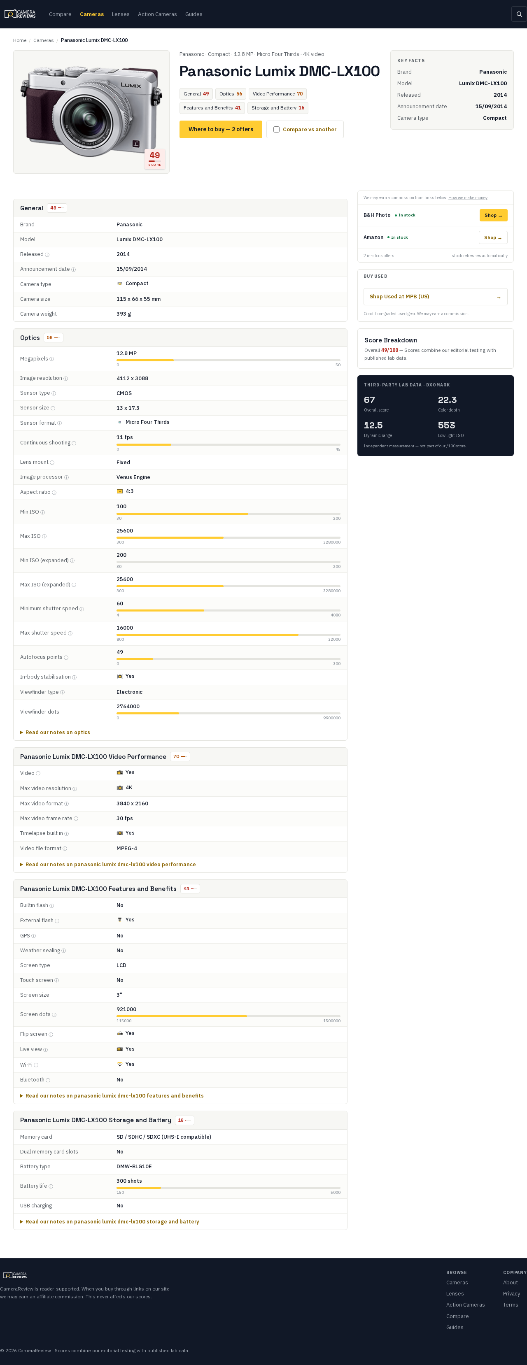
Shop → (494, 215)
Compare (60, 14)
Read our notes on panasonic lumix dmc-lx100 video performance (111, 864)
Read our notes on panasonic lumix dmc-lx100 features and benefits (115, 1095)
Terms (510, 1304)
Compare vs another (310, 129)
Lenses (121, 14)
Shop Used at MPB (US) (435, 296)
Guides (194, 14)
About (510, 1282)
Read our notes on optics (58, 732)
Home (19, 40)
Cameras (92, 14)
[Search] (519, 14)
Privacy (511, 1293)
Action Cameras (157, 14)
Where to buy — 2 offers (221, 129)
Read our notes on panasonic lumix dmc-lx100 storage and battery (112, 1221)
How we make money (467, 197)
